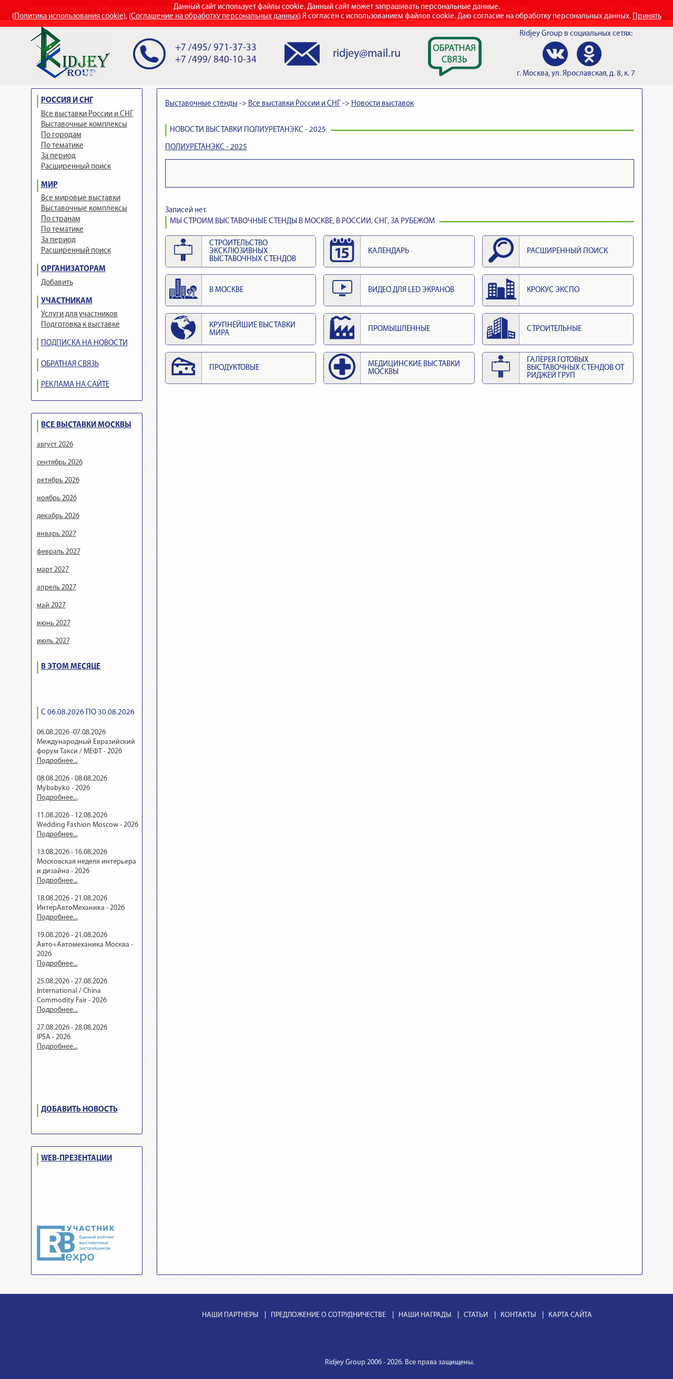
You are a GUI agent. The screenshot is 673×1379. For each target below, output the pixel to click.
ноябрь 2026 (57, 498)
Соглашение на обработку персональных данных (215, 16)
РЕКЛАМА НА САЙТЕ (75, 385)
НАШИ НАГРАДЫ (425, 1315)
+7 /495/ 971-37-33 (216, 48)
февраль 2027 (58, 552)
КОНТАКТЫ (518, 1315)
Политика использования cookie (69, 16)
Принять (647, 16)
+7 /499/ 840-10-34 (216, 60)
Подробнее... (57, 761)
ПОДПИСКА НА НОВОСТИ (84, 343)
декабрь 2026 (58, 516)
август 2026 (55, 445)
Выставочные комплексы (84, 125)
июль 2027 (53, 641)
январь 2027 (56, 534)
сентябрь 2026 (60, 462)
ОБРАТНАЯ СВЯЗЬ (70, 364)
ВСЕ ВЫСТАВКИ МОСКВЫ (86, 425)
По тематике (62, 146)
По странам (60, 219)
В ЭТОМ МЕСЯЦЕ (70, 667)
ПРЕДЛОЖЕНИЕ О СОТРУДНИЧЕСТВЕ (328, 1315)
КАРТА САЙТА (570, 1315)
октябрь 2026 (58, 480)
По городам (61, 135)
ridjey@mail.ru (367, 54)
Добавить (57, 283)
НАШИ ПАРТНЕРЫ (230, 1315)
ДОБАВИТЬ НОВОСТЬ (79, 1110)
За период (58, 156)
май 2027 (51, 605)
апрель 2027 (56, 588)
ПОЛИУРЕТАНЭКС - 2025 (206, 147)
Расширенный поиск (76, 167)
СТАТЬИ (476, 1315)
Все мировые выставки (80, 198)
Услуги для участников (79, 314)
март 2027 (53, 570)
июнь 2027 (53, 623)
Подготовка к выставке (80, 325)
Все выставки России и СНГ (87, 114)
